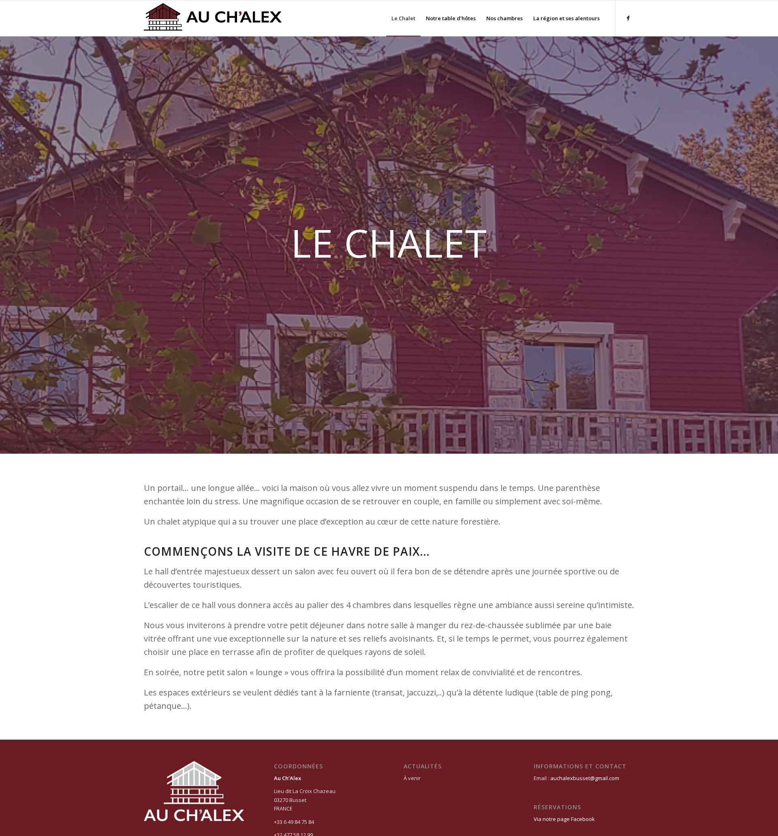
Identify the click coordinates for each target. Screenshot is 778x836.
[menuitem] (403, 18)
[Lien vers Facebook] (628, 18)
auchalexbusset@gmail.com (584, 778)
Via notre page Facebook (564, 819)
